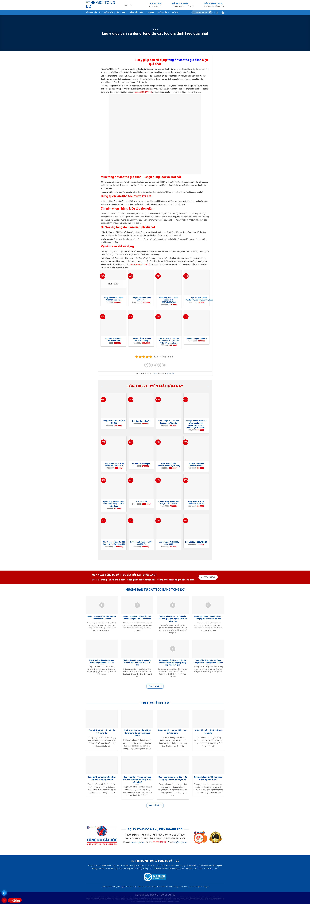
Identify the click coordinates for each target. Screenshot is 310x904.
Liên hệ (175, 12)
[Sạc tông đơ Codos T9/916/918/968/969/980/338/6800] (196, 282)
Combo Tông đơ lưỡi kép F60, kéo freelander (168, 503)
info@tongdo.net (180, 842)
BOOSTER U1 (141, 502)
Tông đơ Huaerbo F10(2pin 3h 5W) (114, 422)
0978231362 (159, 842)
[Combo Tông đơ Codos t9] (196, 323)
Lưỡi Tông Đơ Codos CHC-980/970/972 (141, 543)
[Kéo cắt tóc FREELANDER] (196, 526)
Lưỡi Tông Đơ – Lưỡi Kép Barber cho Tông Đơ (168, 422)
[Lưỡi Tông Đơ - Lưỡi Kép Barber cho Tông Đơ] (168, 405)
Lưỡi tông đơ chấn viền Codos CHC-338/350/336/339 (168, 300)
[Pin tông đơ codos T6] (141, 405)
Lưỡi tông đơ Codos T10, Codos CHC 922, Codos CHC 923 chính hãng (169, 340)
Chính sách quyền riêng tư (198, 886)
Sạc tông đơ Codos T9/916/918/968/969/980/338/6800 (199, 299)
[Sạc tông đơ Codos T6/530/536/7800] (113, 323)
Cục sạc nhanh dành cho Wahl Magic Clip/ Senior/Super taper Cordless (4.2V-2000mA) (196, 424)
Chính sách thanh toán (146, 886)
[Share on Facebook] (146, 365)
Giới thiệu (108, 12)
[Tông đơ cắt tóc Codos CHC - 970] (141, 282)
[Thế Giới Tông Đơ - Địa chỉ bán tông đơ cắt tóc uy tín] (103, 5)
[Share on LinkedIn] (164, 365)
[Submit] (210, 12)
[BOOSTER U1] (141, 486)
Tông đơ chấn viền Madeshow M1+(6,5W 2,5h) (169, 464)
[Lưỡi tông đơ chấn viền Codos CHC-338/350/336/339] (169, 282)
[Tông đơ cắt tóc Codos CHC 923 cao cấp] (141, 323)
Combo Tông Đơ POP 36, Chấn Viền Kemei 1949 (114, 464)
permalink (170, 373)
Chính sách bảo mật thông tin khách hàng (118, 886)
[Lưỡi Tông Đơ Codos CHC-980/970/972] (141, 526)
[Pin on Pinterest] (159, 365)
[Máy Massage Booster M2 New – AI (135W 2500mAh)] (113, 526)
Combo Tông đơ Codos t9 (196, 339)
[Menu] (125, 5)
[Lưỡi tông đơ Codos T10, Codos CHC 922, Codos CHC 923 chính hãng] (169, 323)
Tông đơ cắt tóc (93, 12)
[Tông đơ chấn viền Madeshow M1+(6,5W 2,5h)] (168, 448)
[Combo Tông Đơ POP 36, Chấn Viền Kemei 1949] (113, 448)
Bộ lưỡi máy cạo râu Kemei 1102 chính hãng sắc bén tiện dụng (114, 504)
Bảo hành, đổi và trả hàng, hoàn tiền (172, 886)
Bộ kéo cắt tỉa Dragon (141, 464)
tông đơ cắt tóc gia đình (184, 60)
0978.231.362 (14, 900)
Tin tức (151, 12)
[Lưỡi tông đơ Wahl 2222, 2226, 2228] (168, 526)
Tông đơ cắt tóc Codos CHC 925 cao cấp (113, 299)
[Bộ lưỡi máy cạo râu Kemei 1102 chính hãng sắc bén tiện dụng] (113, 486)
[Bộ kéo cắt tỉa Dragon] (141, 448)
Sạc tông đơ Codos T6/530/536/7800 (113, 339)
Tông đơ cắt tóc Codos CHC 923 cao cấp (141, 339)
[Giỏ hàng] (223, 12)
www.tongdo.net (137, 842)
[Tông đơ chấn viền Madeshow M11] (196, 448)
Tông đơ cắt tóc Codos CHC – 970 (141, 299)
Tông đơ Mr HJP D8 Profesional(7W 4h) (196, 503)
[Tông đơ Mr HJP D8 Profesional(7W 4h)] (196, 486)
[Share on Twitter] (151, 365)
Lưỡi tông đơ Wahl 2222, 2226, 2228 (169, 543)
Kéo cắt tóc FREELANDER (196, 542)
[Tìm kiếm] (131, 5)
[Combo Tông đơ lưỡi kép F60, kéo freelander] (168, 486)
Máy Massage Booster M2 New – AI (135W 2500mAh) (114, 543)
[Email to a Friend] (155, 365)
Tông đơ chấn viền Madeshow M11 (196, 464)
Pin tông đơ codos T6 (141, 421)
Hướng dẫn (162, 12)
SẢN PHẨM (120, 12)
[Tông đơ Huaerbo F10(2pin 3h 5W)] (113, 405)
